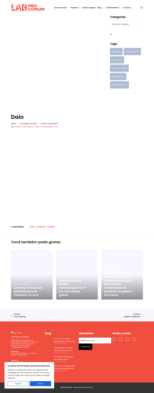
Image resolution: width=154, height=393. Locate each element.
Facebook (40, 226)
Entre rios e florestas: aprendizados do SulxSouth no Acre (64, 340)
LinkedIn (51, 226)
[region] (29, 375)
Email (32, 226)
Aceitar (41, 384)
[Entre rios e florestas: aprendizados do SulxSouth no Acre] (48, 340)
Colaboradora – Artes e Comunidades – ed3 (39, 127)
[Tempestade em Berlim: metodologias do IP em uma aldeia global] (48, 349)
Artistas (17, 127)
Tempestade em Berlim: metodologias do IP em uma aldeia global (63, 349)
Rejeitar (18, 384)
